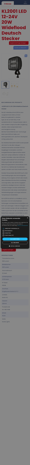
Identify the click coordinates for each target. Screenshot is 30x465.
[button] (15, 246)
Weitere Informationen (23, 225)
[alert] (15, 232)
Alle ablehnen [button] (15, 242)
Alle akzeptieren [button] (15, 239)
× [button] (27, 218)
